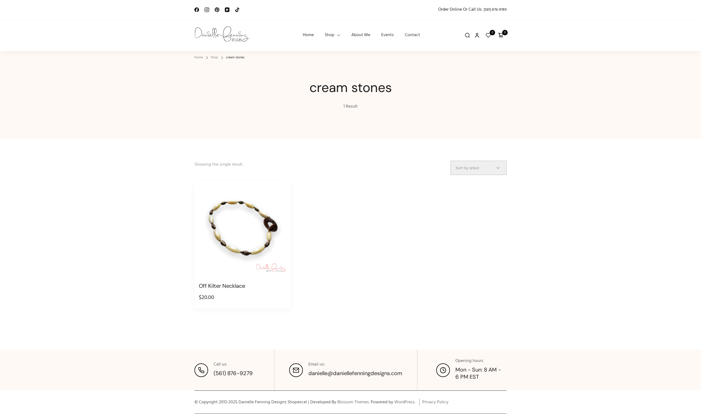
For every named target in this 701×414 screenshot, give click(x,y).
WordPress (404, 402)
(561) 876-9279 (233, 373)
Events (387, 35)
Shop (329, 35)
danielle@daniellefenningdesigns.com (355, 373)
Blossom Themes (353, 402)
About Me (360, 35)
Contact (412, 35)
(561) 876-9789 (495, 10)
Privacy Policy (435, 402)
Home (308, 35)
